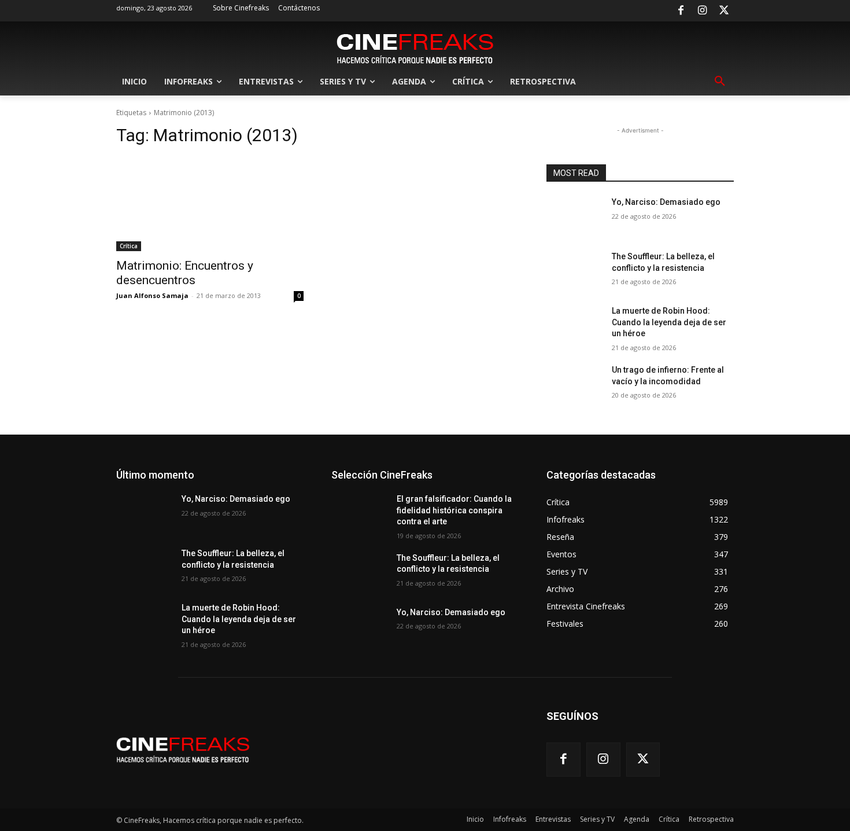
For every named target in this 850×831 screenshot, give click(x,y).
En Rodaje (378, 729)
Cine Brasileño (378, 640)
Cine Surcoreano (435, 672)
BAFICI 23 (503, 591)
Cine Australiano (491, 632)
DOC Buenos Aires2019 (406, 713)
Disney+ (505, 705)
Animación (454, 575)
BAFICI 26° (368, 599)
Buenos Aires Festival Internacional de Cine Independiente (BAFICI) (447, 612)
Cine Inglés (446, 656)
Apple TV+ (462, 583)
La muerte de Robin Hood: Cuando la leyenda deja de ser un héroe (669, 322)
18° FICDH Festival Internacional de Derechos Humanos (444, 490)
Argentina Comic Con (402, 591)
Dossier (506, 721)
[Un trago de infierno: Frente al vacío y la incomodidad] (574, 384)
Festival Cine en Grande (403, 810)
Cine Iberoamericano (379, 656)
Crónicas (504, 697)
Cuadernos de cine (447, 705)
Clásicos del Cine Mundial (391, 680)
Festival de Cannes (487, 810)
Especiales (500, 737)
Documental (458, 721)
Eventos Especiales (377, 794)
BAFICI (462, 591)
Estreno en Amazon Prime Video (399, 770)
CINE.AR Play (497, 672)
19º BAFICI (501, 502)
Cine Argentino (425, 632)
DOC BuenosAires (489, 713)
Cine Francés (497, 648)
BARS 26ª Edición (429, 599)
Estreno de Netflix (489, 762)
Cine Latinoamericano (482, 664)
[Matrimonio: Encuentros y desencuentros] (210, 204)
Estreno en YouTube (445, 786)
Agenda (421, 567)
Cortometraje (419, 697)
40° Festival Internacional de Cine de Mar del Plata (436, 551)
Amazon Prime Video (484, 567)
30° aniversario (494, 543)
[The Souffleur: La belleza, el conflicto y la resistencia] (574, 271)
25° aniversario (494, 527)
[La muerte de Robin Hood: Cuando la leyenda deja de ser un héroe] (574, 325)
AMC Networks (397, 575)
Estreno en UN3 (372, 786)
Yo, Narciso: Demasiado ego (666, 202)
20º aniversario (409, 510)
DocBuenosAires (396, 721)
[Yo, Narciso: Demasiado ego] (574, 216)
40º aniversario (391, 559)
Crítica (129, 246)
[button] (720, 81)
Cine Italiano (498, 656)
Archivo (506, 583)
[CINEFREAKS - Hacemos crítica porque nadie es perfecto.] (415, 47)
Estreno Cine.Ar (371, 753)
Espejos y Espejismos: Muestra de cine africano (439, 745)
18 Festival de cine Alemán (474, 478)
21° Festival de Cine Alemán (473, 518)
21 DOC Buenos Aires (483, 510)
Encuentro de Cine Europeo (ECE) (464, 729)
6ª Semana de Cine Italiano (474, 559)
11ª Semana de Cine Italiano (472, 470)
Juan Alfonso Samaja (152, 295)
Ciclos (508, 624)
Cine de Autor (438, 640)
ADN (386, 567)
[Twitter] (724, 11)
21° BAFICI (395, 518)
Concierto (413, 689)
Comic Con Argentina (483, 680)
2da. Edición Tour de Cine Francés (462, 535)
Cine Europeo (439, 648)
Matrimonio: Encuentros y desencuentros (184, 273)
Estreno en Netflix (489, 778)
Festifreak (502, 794)
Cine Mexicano (369, 672)
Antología (414, 583)
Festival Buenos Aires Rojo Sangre (461, 802)
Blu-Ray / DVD (495, 599)
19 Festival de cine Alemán (425, 502)
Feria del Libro (447, 794)
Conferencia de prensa (481, 689)
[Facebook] (680, 11)
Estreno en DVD (493, 770)
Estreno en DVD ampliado (403, 778)
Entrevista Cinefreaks (433, 737)
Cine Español (497, 640)
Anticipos (502, 575)
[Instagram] (702, 11)
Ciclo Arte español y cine (443, 624)
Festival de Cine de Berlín (477, 826)
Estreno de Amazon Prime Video (465, 753)
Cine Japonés (410, 664)
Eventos (505, 786)
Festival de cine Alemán (479, 818)
